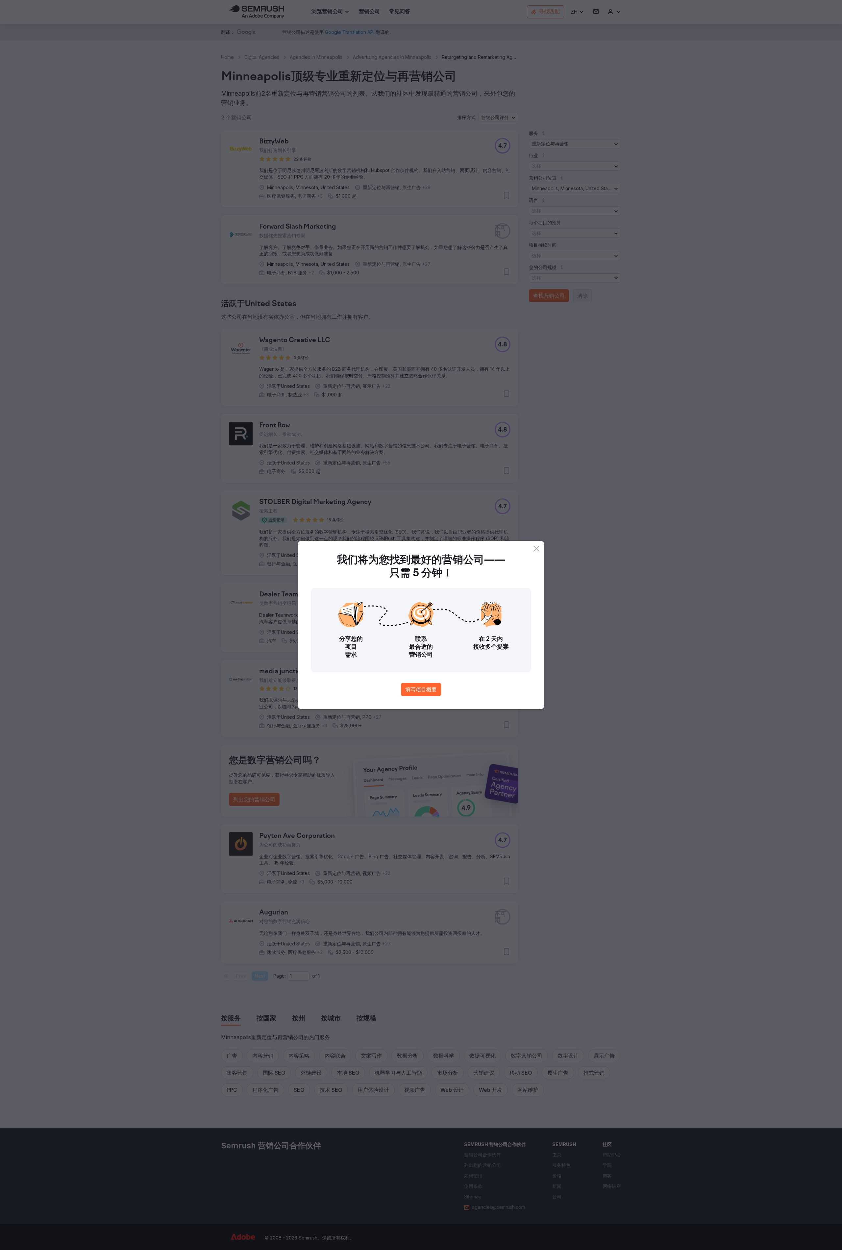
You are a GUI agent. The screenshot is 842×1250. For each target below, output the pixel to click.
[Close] (536, 549)
